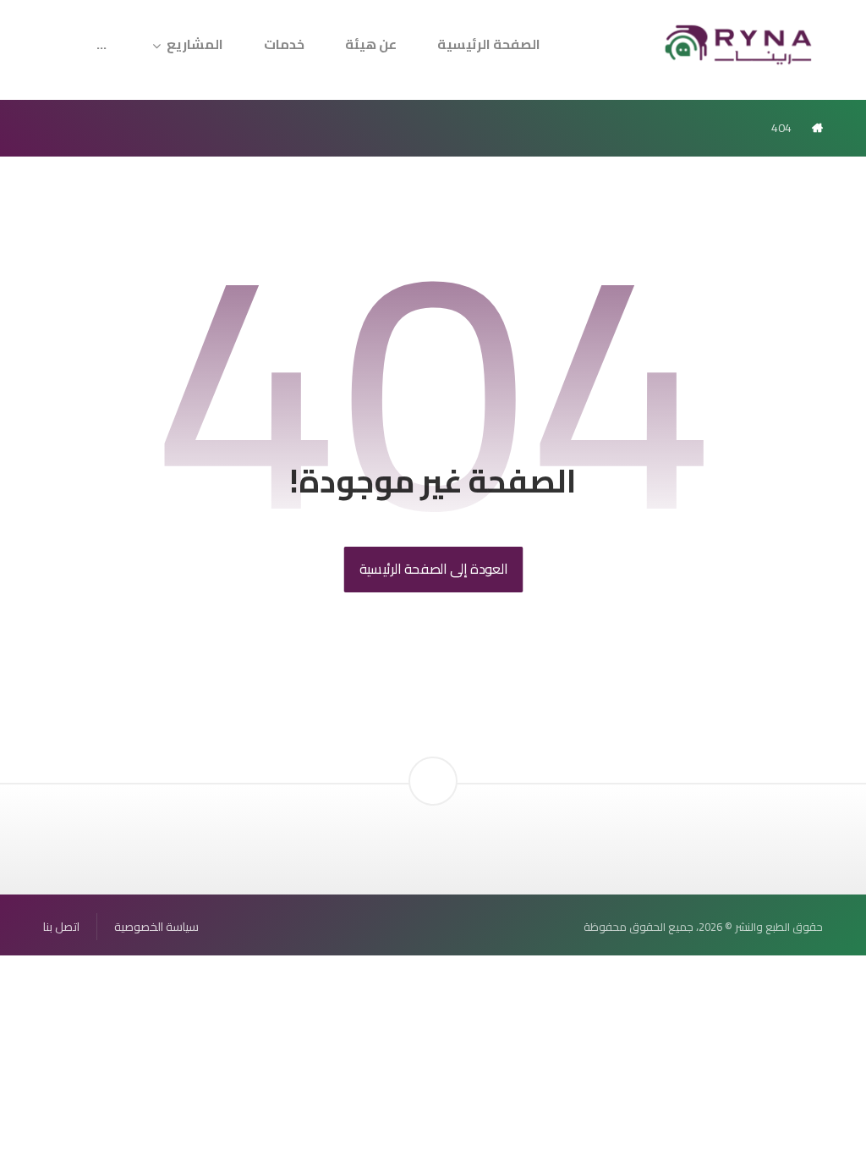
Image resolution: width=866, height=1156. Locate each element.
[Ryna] (739, 43)
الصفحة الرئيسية (488, 44)
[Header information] (433, 752)
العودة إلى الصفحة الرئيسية (433, 568)
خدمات (284, 44)
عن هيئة (371, 44)
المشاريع (195, 44)
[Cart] (74, 34)
